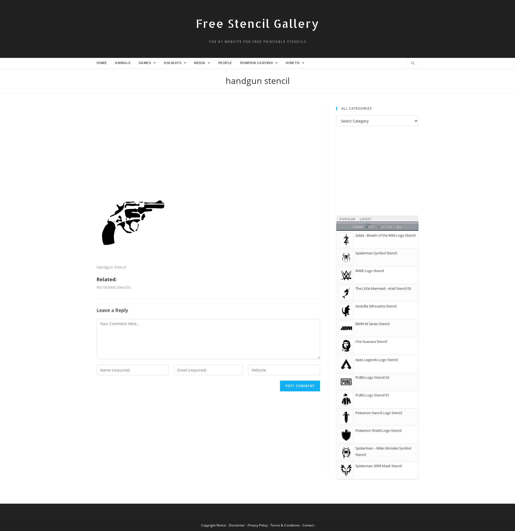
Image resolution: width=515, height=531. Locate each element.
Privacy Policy (258, 525)
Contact (308, 525)
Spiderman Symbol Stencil (376, 253)
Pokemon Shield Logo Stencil (378, 430)
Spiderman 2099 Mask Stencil (378, 465)
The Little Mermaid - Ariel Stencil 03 (383, 288)
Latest (365, 219)
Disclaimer (237, 525)
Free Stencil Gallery (257, 23)
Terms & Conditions (285, 525)
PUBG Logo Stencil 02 (372, 377)
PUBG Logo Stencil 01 (372, 395)
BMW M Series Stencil (372, 323)
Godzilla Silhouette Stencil (375, 306)
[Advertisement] (208, 146)
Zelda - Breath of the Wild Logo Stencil (385, 235)
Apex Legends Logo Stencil (376, 359)
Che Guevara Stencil (371, 341)
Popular (347, 219)
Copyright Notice (213, 525)
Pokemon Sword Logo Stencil (378, 412)
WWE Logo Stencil (369, 270)
